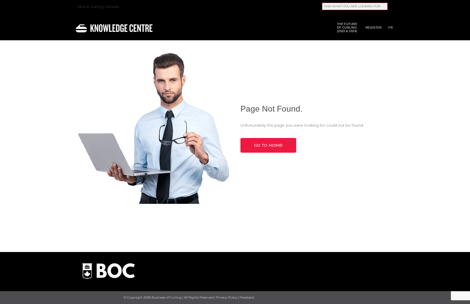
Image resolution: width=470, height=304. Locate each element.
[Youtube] (381, 297)
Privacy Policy (226, 297)
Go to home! (268, 145)
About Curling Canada (98, 6)
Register (374, 27)
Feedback (247, 297)
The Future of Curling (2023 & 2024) (347, 27)
